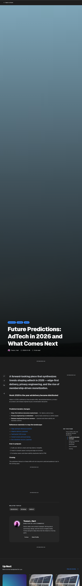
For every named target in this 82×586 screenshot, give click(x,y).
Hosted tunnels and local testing (20, 437)
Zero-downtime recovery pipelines (21, 440)
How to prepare (73, 446)
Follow (26, 537)
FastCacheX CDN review (18, 434)
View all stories (71, 569)
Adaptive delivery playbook (19, 431)
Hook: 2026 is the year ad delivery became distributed (72, 433)
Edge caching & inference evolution (21, 429)
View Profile (35, 537)
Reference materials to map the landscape (74, 442)
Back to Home (9, 2)
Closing (71, 448)
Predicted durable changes (74, 438)
